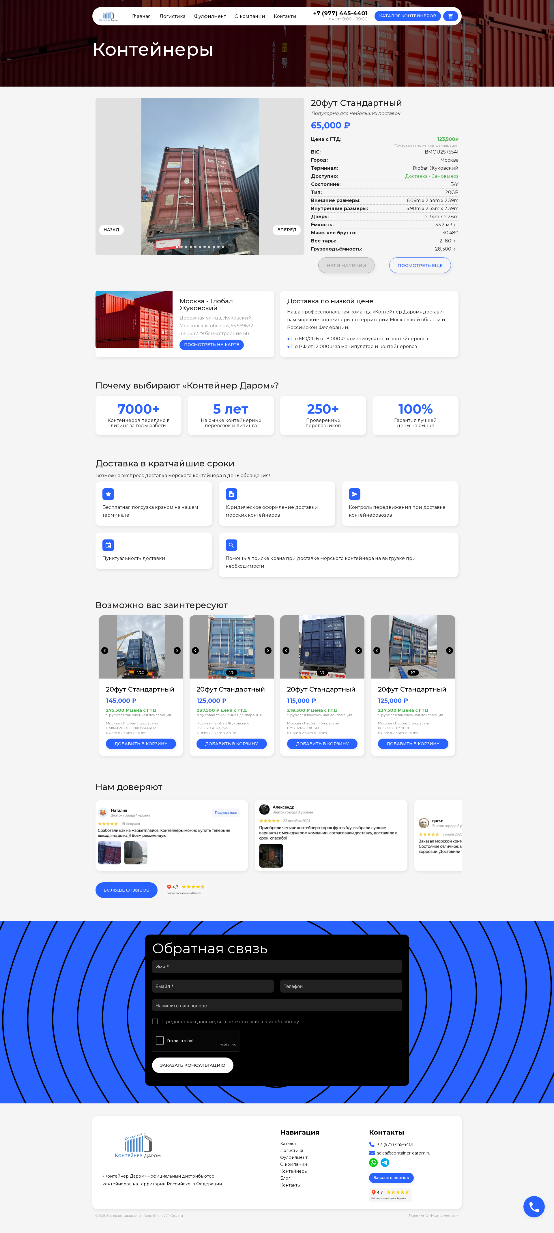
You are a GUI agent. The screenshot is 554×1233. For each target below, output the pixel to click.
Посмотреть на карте (211, 344)
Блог (285, 1178)
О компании (250, 16)
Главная (141, 16)
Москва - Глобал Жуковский (132, 723)
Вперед (286, 229)
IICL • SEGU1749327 (212, 728)
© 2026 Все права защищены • (119, 1216)
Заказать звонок (391, 1177)
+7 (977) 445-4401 (395, 1144)
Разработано (163, 1215)
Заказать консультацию (192, 1065)
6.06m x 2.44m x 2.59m (126, 733)
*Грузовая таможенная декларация (425, 145)
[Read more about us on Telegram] (385, 1162)
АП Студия (173, 1215)
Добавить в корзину (141, 743)
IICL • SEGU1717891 (393, 728)
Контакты (285, 16)
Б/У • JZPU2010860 (304, 728)
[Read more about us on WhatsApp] (373, 1162)
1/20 (140, 672)
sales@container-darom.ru (404, 1153)
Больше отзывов (126, 890)
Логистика (173, 16)
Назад (111, 229)
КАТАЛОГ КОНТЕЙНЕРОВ (407, 15)
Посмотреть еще (420, 265)
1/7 (413, 672)
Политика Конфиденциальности (433, 1215)
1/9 (231, 672)
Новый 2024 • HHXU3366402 (131, 728)
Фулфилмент (210, 16)
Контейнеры (294, 1171)
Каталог (288, 1144)
